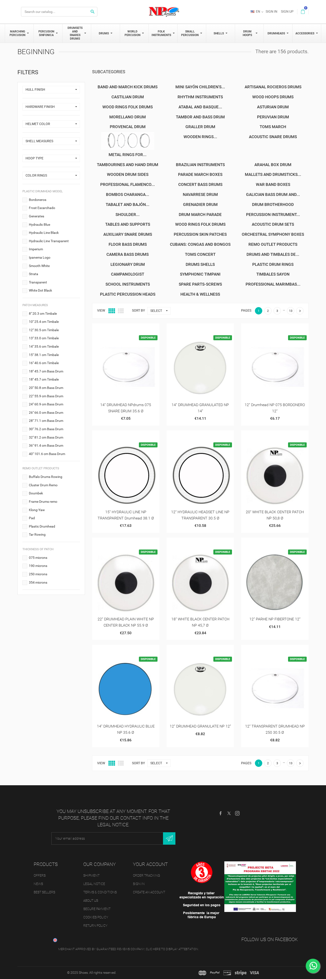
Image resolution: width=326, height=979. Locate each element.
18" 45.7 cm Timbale (44, 379)
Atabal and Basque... (200, 107)
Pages (246, 310)
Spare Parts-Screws (200, 284)
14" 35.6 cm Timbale (44, 346)
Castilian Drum (127, 96)
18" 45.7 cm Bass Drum (46, 371)
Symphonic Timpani (200, 274)
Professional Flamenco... (127, 184)
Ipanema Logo (39, 257)
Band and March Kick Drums (128, 86)
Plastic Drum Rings (273, 264)
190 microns (38, 566)
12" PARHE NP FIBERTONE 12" (274, 619)
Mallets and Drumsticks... (273, 174)
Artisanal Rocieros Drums (273, 86)
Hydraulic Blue (39, 224)
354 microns (38, 582)
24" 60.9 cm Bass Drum (46, 404)
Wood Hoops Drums (273, 96)
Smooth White (39, 266)
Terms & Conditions (100, 892)
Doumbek (36, 493)
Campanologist (127, 274)
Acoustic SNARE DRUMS (273, 136)
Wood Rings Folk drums (200, 224)
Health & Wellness (200, 294)
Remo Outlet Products (272, 244)
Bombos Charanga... (127, 194)
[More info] (137, 328)
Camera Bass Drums (127, 254)
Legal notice (94, 884)
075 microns (38, 558)
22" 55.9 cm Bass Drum (46, 396)
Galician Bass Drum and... (273, 194)
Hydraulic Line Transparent (49, 241)
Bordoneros (37, 200)
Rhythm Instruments (200, 96)
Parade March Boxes (200, 174)
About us (90, 900)
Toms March (273, 126)
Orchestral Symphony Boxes (273, 234)
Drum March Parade (200, 214)
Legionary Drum (127, 264)
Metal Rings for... (128, 154)
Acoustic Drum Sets (273, 224)
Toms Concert (200, 254)
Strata (33, 274)
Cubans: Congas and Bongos (200, 244)
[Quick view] (125, 328)
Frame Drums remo (43, 501)
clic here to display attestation (172, 949)
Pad (32, 518)
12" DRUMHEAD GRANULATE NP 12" (200, 726)
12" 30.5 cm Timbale (44, 330)
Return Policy (95, 925)
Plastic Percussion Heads (127, 294)
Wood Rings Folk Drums (127, 107)
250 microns (38, 574)
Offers (40, 875)
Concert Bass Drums (200, 184)
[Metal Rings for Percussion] (127, 141)
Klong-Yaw (37, 510)
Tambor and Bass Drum (200, 117)
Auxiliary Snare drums (127, 234)
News (38, 884)
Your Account (150, 864)
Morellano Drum (127, 117)
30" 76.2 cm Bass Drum (46, 429)
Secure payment (96, 909)
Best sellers (44, 892)
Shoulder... (128, 214)
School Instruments (127, 284)
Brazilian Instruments (200, 164)
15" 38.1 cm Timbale (44, 355)
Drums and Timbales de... (273, 254)
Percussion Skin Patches (200, 234)
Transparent (38, 282)
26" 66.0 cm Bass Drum (46, 412)
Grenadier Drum (200, 204)
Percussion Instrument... (273, 214)
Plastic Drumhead (42, 526)
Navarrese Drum (200, 194)
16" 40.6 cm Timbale (44, 363)
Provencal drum (128, 126)
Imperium (36, 249)
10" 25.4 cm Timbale (44, 322)
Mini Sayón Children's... (200, 86)
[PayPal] (215, 973)
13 (290, 311)
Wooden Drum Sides (127, 174)
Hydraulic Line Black (44, 233)
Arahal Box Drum (272, 164)
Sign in (139, 884)
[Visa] (254, 973)
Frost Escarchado (42, 208)
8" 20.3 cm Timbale (43, 313)
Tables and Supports (127, 224)
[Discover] (227, 973)
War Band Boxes (273, 184)
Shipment (91, 875)
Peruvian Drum (273, 117)
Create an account (149, 892)
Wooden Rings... (200, 136)
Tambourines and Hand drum (127, 164)
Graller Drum (200, 126)
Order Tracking (146, 875)
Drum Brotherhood (273, 204)
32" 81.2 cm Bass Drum (46, 437)
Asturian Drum (273, 107)
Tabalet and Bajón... (127, 204)
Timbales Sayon (272, 274)
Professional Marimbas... (273, 284)
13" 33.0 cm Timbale (44, 338)
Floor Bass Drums (128, 244)
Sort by (138, 310)
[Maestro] (202, 973)
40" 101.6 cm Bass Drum (47, 454)
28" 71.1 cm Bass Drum (46, 421)
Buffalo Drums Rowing (45, 477)
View (101, 310)
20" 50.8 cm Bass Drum (46, 388)
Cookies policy (95, 917)
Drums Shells (200, 264)
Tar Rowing (37, 534)
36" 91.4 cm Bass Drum (46, 445)
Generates (36, 216)
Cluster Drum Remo (43, 485)
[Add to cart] (114, 328)
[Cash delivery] (241, 973)
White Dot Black (40, 290)
